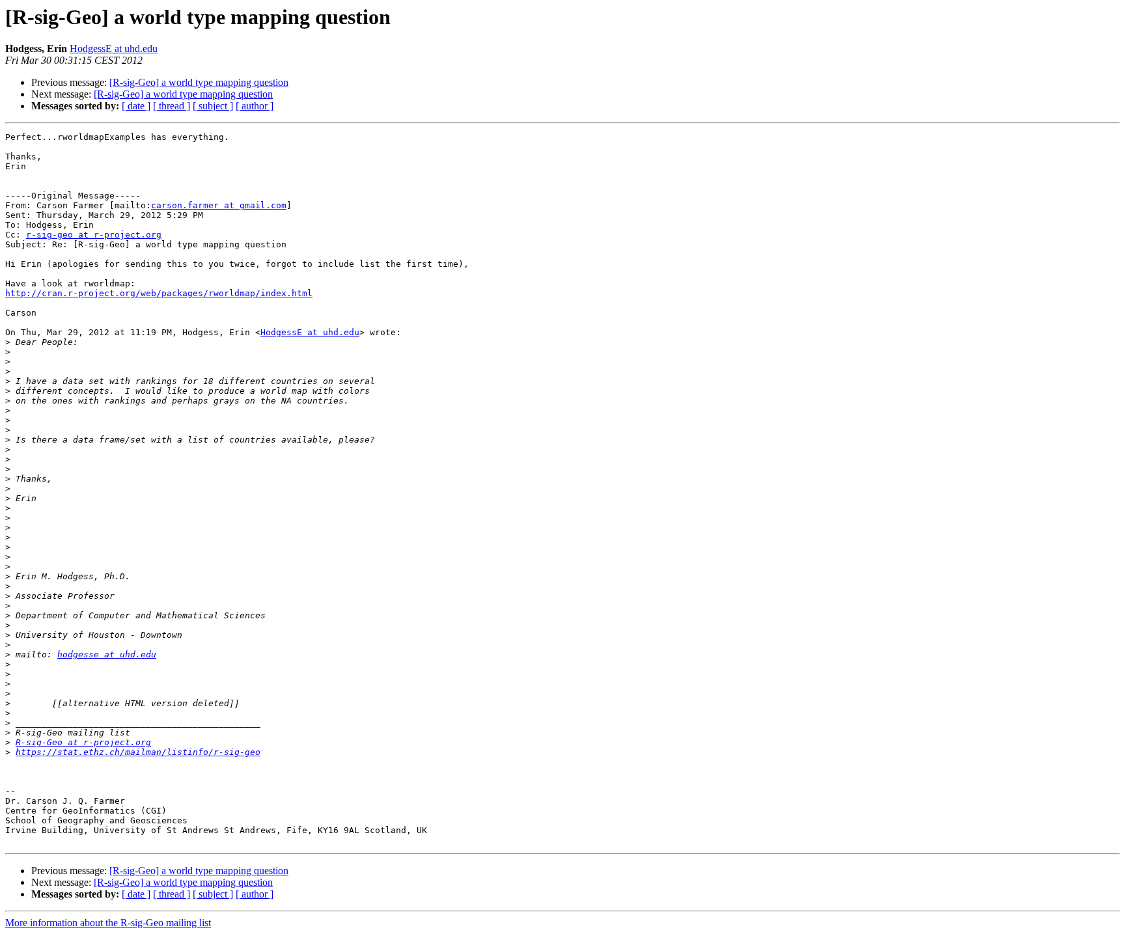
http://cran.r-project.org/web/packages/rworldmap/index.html (158, 293)
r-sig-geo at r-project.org (93, 235)
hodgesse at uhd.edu (106, 654)
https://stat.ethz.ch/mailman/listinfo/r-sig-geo (138, 752)
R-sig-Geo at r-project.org (83, 742)
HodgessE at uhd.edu (114, 48)
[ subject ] (213, 105)
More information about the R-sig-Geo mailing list (108, 922)
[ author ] (254, 105)
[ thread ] (171, 105)
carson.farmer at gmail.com (218, 205)
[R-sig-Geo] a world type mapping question (198, 82)
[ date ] (136, 105)
